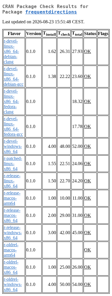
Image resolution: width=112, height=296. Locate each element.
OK (87, 51)
